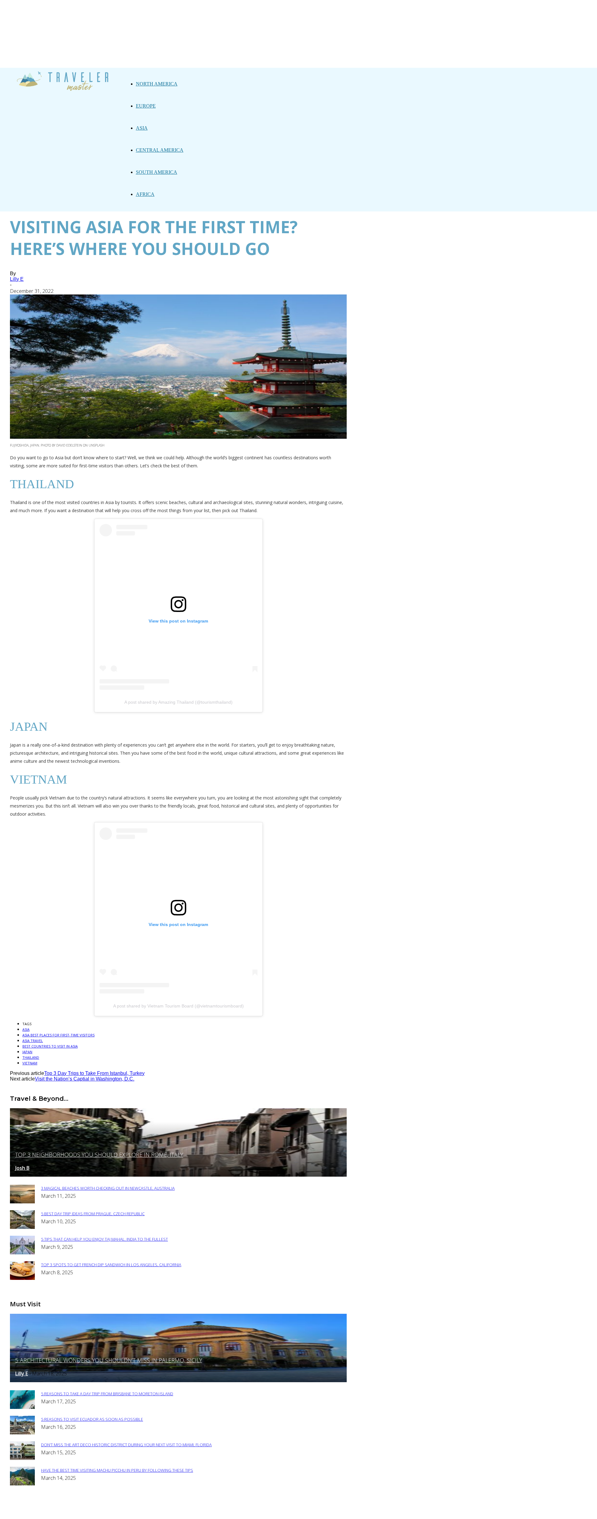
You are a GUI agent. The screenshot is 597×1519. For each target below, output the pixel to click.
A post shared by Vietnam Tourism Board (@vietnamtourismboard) (178, 1005)
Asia (142, 128)
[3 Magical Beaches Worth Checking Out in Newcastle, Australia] (22, 1201)
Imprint (242, 1510)
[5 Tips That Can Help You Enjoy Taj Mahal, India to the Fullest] (22, 1252)
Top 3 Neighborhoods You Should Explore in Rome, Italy (99, 1154)
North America (157, 83)
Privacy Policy (207, 1510)
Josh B (22, 1168)
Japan (27, 1051)
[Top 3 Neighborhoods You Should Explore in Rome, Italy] (178, 1175)
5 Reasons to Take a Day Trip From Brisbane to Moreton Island (107, 1393)
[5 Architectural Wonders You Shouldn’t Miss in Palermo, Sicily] (178, 1380)
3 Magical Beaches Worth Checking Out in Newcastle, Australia (108, 1188)
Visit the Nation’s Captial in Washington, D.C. (84, 1078)
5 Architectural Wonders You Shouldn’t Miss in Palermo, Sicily (108, 1360)
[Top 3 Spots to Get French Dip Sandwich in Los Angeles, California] (22, 1278)
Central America (159, 150)
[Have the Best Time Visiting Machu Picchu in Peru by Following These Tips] (22, 1483)
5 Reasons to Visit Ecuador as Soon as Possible (92, 1419)
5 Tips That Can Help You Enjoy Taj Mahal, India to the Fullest (104, 1239)
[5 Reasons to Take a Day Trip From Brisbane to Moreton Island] (22, 1407)
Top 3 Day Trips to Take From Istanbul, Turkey (94, 1073)
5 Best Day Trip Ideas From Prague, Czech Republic (93, 1213)
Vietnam (29, 1063)
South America (156, 172)
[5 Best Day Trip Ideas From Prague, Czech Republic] (22, 1227)
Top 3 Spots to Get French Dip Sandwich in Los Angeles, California (111, 1264)
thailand (30, 1057)
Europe (146, 106)
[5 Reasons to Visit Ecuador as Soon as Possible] (22, 1432)
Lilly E (17, 279)
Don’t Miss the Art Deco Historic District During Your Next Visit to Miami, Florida (126, 1444)
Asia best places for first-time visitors (58, 1035)
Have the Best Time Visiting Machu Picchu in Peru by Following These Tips (117, 1470)
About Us (170, 1510)
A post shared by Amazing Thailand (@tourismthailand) (178, 702)
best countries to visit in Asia (50, 1046)
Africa (145, 194)
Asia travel (32, 1040)
